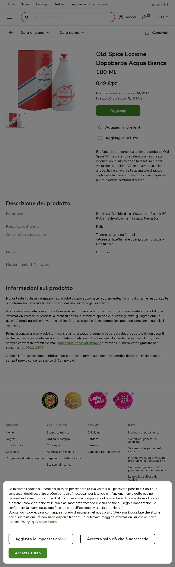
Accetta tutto (28, 553)
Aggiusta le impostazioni (38, 539)
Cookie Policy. (47, 522)
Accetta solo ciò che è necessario (117, 539)
